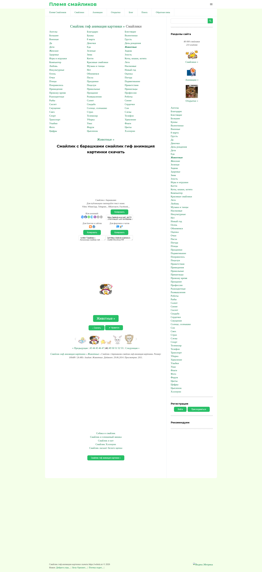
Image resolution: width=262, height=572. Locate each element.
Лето (127, 62)
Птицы (52, 81)
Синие (128, 100)
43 (91, 348)
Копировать (119, 212)
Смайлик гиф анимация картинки (67, 354)
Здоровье (54, 54)
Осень (52, 73)
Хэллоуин (130, 131)
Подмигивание (132, 81)
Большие (54, 35)
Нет (89, 69)
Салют (90, 100)
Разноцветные (56, 96)
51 (116, 348)
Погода (128, 77)
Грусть (128, 39)
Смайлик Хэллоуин (106, 444)
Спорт (52, 115)
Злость (128, 54)
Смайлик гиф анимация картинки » (97, 26)
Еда (89, 47)
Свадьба (91, 104)
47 (103, 348)
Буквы (90, 35)
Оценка (129, 73)
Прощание (92, 92)
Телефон (129, 115)
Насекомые (130, 66)
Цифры (53, 131)
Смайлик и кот (106, 440)
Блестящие (130, 31)
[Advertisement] (106, 175)
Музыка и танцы (96, 66)
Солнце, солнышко (97, 108)
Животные (131, 47)
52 (119, 348)
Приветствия (131, 85)
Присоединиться (198, 409)
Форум (90, 127)
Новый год (130, 69)
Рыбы (52, 100)
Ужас (89, 123)
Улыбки (53, 123)
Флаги (128, 123)
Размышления (94, 96)
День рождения (133, 43)
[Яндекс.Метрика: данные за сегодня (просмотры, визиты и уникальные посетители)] (203, 564)
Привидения (55, 89)
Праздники (93, 81)
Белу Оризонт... (79, 567)
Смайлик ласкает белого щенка (105, 448)
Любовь (53, 66)
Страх (90, 112)
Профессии (131, 92)
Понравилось (56, 85)
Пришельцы (131, 89)
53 (122, 348)
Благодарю (92, 31)
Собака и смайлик (105, 433)
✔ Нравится (114, 327)
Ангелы (53, 31)
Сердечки (130, 104)
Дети (51, 47)
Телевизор (92, 115)
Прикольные (93, 89)
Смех (52, 112)
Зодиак (128, 50)
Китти (90, 58)
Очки (52, 77)
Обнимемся (93, 73)
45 (97, 348)
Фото (52, 127)
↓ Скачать (96, 328)
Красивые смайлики (97, 62)
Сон (127, 108)
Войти (180, 409)
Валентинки (131, 35)
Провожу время (57, 92)
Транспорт (54, 119)
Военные (54, 39)
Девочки (91, 43)
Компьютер (55, 62)
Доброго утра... (63, 567)
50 (113, 348)
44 (94, 348)
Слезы (128, 112)
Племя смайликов (73, 4)
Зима (89, 54)
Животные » (105, 139)
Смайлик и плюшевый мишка (106, 437)
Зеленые (91, 50)
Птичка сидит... (96, 567)
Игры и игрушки (58, 58)
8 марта (91, 39)
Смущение (54, 108)
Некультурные (56, 69)
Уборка (91, 119)
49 (110, 348)
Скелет (53, 104)
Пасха (90, 77)
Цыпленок (92, 131)
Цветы (128, 127)
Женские (54, 50)
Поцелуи (91, 85)
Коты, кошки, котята (135, 58)
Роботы (129, 96)
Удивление (130, 119)
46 (100, 348)
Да (50, 43)
